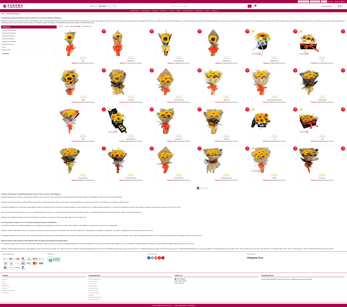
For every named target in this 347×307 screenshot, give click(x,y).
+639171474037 (182, 281)
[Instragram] (155, 257)
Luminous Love (179, 139)
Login (331, 1)
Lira (274, 139)
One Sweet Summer (179, 100)
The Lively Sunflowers (130, 178)
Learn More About (94, 275)
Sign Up (338, 1)
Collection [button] (214, 10)
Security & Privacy (93, 290)
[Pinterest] (159, 257)
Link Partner (5, 293)
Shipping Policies (93, 288)
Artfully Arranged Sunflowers (274, 100)
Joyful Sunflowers (130, 139)
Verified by (51, 254)
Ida (322, 61)
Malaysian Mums (6, 50)
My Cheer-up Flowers (226, 178)
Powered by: (251, 254)
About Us (4, 279)
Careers (4, 283)
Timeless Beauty (322, 100)
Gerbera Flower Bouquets (8, 36)
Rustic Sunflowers (178, 178)
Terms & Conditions (93, 293)
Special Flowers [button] (134, 10)
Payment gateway (8, 254)
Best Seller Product (315, 1)
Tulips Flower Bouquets (8, 38)
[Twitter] (152, 257)
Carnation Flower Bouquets (9, 33)
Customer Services (267, 275)
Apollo (83, 100)
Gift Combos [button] (163, 10)
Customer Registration (94, 279)
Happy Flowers (274, 61)
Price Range (5, 53)
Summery (226, 139)
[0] (254, 6)
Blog (3, 281)
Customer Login (92, 281)
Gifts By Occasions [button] (188, 10)
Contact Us (178, 275)
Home (2, 13)
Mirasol (274, 178)
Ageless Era (226, 100)
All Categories (6, 27)
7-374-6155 (181, 283)
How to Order (92, 283)
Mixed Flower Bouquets (8, 44)
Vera (83, 61)
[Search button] (249, 6)
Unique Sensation (83, 178)
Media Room (5, 286)
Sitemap (4, 288)
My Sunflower (130, 61)
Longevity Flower (226, 61)
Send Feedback (180, 279)
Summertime (131, 100)
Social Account (152, 254)
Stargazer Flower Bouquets (9, 41)
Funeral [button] (207, 10)
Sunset (83, 139)
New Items (324, 1)
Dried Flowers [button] (199, 10)
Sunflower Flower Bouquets (12, 13)
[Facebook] (148, 257)
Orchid (3, 47)
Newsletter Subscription (9, 290)
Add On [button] (178, 10)
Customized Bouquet (326, 6)
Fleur (322, 139)
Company (5, 275)
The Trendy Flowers (179, 61)
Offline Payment (92, 286)
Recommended (303, 1)
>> (206, 188)
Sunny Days (322, 178)
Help (344, 1)
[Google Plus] (162, 257)
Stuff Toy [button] (171, 10)
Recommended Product (95, 297)
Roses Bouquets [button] (145, 10)
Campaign (91, 295)
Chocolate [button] (154, 10)
